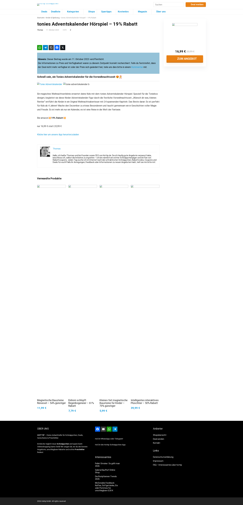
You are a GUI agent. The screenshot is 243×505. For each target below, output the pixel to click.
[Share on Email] (103, 429)
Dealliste (55, 11)
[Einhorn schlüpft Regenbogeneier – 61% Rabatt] (82, 186)
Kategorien (73, 11)
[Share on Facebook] (56, 47)
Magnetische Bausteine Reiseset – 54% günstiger (51, 401)
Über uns (161, 11)
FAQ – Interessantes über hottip (167, 465)
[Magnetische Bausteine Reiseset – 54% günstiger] (51, 186)
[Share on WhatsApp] (39, 47)
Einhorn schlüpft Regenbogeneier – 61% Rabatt (81, 403)
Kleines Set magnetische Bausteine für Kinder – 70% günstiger (114, 403)
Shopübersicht (159, 435)
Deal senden (158, 439)
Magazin (142, 11)
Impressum (158, 461)
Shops (91, 11)
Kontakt (156, 443)
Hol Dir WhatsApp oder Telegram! (109, 439)
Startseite (40, 18)
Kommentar (137, 67)
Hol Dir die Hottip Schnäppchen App (110, 445)
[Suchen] (181, 4)
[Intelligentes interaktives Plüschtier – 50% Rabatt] (145, 186)
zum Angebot (186, 58)
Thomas (40, 30)
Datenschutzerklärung (163, 457)
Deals (44, 11)
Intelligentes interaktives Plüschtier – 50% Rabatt (145, 401)
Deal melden (197, 4)
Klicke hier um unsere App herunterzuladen (58, 134)
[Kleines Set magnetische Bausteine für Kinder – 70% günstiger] (114, 186)
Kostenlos (123, 11)
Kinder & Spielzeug (53, 18)
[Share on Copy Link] (51, 47)
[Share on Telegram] (45, 47)
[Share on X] (62, 47)
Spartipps (106, 11)
